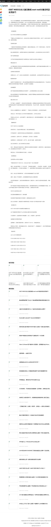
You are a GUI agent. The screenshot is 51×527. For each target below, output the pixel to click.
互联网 (14, 1)
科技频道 (19, 6)
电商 (46, 1)
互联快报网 (3, 1)
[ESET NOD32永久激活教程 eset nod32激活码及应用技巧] (15, 268)
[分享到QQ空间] (3, 9)
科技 (38, 1)
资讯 (42, 1)
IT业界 (22, 1)
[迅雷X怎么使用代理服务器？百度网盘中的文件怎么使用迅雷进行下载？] (44, 268)
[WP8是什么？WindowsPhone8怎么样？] (15, 278)
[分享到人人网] (3, 18)
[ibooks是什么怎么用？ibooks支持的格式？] (29, 268)
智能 (18, 1)
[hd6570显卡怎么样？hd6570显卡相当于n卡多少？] (29, 278)
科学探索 (8, 1)
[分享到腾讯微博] (3, 15)
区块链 (30, 1)
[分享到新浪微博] (3, 12)
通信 (26, 1)
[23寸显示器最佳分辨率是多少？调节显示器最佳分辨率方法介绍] (44, 278)
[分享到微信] (3, 20)
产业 (35, 1)
